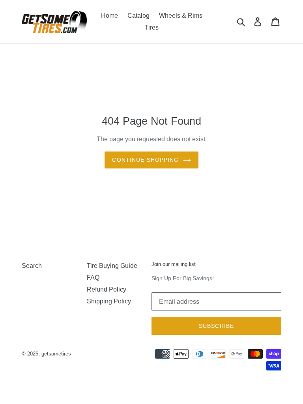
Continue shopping (145, 160)
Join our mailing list (174, 264)
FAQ (93, 277)
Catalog (138, 15)
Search (32, 265)
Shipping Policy (109, 301)
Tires (152, 27)
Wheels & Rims (180, 15)
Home (109, 15)
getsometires (56, 354)
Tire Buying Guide (112, 265)
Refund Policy (106, 289)
